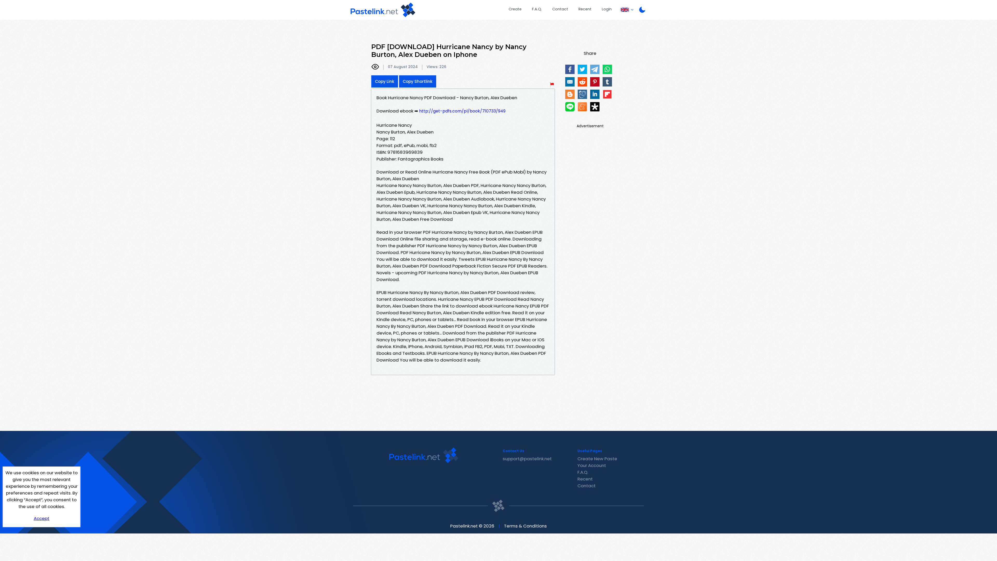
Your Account (591, 465)
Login (607, 9)
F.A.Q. (537, 9)
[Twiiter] (582, 69)
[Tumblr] (607, 81)
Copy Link (384, 81)
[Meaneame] (582, 106)
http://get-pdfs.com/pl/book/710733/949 (462, 111)
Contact (560, 9)
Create (515, 9)
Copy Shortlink (418, 81)
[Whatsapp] (607, 69)
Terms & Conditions (525, 526)
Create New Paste (597, 459)
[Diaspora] (594, 106)
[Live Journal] (582, 94)
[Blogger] (570, 94)
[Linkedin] (594, 94)
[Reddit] (582, 81)
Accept (41, 518)
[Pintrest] (594, 81)
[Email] (570, 81)
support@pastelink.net (527, 459)
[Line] (570, 106)
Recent (584, 9)
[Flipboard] (607, 94)
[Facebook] (570, 69)
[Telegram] (594, 69)
